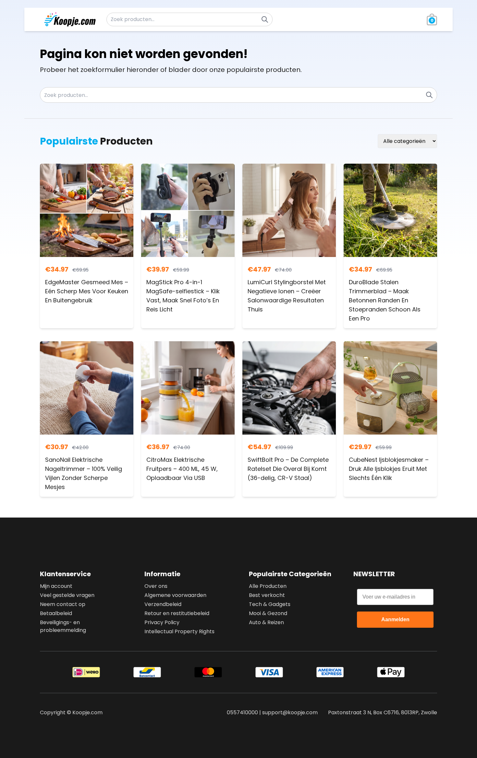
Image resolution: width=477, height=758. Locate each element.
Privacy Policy (161, 622)
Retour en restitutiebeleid (176, 613)
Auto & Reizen (266, 622)
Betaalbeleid (56, 613)
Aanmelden (395, 619)
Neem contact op (62, 604)
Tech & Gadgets (269, 604)
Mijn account (56, 586)
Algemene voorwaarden (175, 595)
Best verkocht (267, 595)
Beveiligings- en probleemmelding (63, 626)
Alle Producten (268, 586)
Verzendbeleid (162, 604)
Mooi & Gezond (268, 613)
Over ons (155, 586)
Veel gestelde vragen (67, 595)
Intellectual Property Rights (179, 631)
